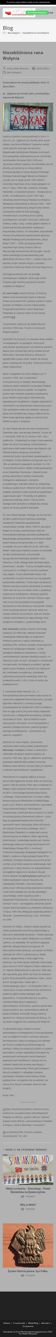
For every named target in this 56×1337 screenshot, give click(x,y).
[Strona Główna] (4, 32)
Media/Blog (33, 1323)
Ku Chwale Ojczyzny (37, 12)
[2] (13, 316)
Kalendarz (45, 1323)
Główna (6, 1323)
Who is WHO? (28, 1204)
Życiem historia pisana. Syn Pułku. (28, 1271)
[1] (37, 211)
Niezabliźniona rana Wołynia (36, 32)
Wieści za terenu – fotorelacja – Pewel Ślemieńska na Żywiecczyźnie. (28, 1190)
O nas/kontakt (19, 1323)
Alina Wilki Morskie (18, 68)
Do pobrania (28, 1326)
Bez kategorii (14, 72)
